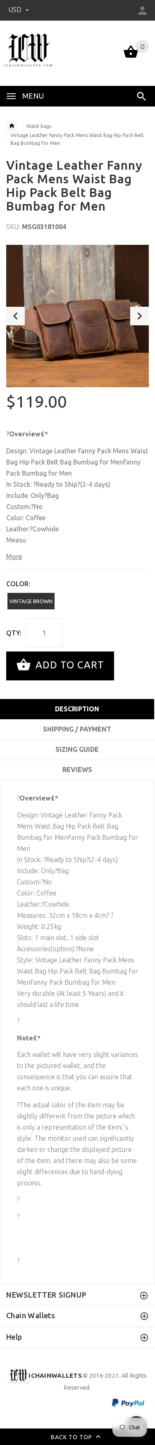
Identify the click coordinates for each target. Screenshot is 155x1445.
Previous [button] (15, 316)
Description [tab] (77, 709)
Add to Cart (68, 664)
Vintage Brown (31, 601)
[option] (77, 316)
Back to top (72, 1436)
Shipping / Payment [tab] (77, 729)
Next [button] (139, 316)
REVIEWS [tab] (77, 769)
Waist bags (38, 126)
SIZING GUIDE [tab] (77, 749)
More (14, 556)
